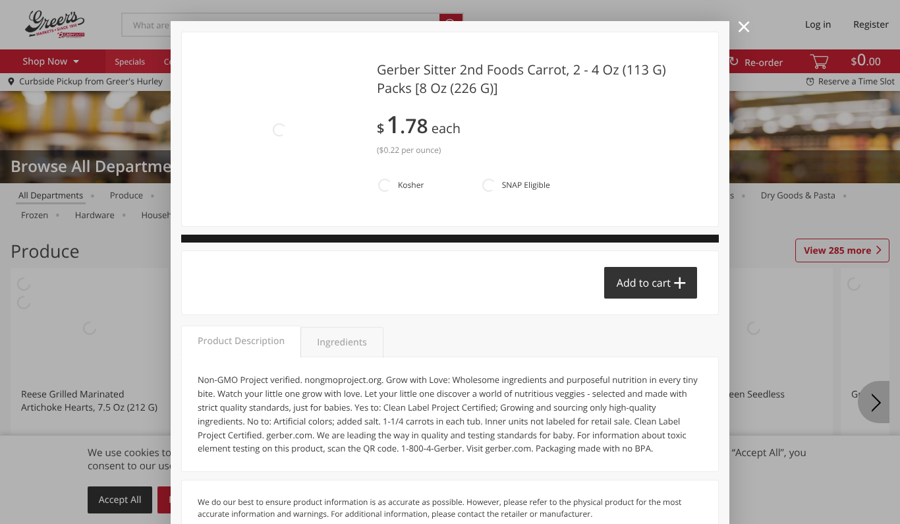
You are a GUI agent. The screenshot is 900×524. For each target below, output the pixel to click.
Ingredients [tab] (341, 342)
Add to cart (644, 283)
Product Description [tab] (241, 341)
